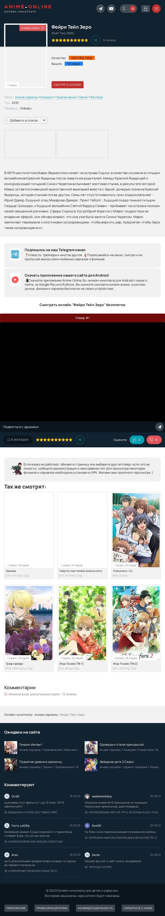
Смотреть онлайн (67, 85)
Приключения (66, 97)
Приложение (16, 908)
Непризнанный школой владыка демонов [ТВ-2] (123, 838)
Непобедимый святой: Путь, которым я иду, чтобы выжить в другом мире (125, 812)
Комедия (46, 97)
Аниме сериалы (26, 97)
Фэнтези (96, 97)
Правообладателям (52, 908)
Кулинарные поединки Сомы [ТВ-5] (32, 871)
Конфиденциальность (95, 908)
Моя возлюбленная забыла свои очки (35, 841)
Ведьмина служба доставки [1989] (33, 812)
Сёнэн (83, 97)
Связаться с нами (138, 908)
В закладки (19, 440)
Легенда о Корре (100, 867)
